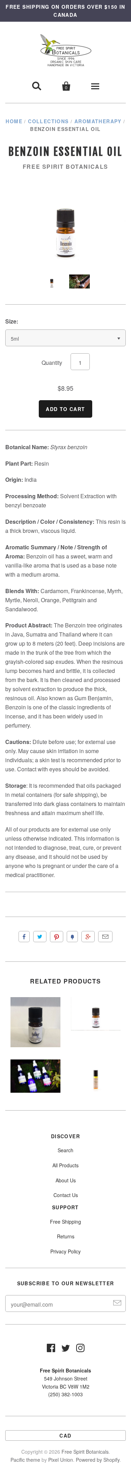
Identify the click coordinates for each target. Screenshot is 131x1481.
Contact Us (65, 1194)
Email (105, 936)
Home (14, 121)
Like (24, 936)
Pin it (56, 936)
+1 (88, 936)
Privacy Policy (65, 1251)
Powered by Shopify (97, 1459)
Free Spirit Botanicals (65, 166)
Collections (48, 121)
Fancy (72, 936)
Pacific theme (25, 1459)
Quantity (52, 363)
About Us (66, 1180)
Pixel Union (60, 1459)
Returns (65, 1236)
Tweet (39, 936)
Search (65, 1150)
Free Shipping (65, 1221)
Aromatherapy (98, 121)
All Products (65, 1165)
